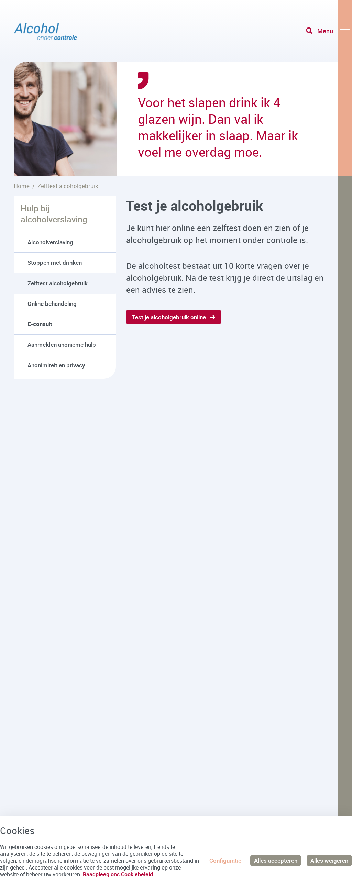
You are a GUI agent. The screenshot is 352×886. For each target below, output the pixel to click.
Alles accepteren (275, 860)
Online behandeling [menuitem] (52, 304)
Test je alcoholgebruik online (169, 317)
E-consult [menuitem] (40, 324)
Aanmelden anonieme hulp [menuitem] (62, 344)
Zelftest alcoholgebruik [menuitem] (58, 283)
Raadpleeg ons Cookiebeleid (118, 874)
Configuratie (225, 860)
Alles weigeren (329, 860)
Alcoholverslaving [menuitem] (50, 242)
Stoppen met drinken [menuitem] (55, 262)
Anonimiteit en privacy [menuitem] (56, 365)
